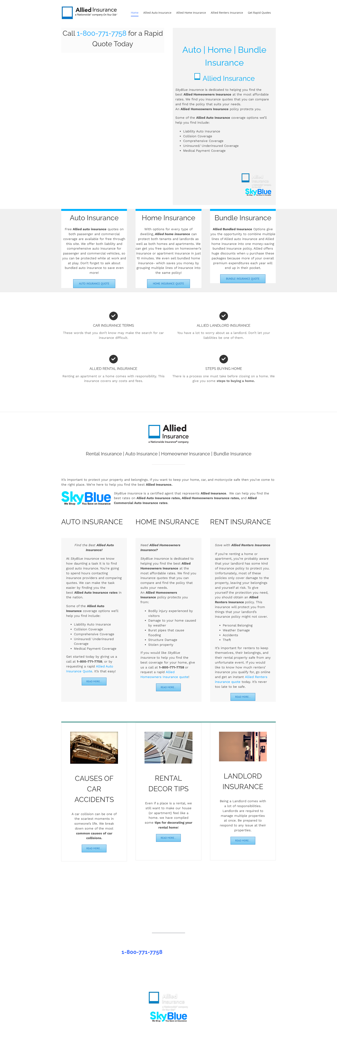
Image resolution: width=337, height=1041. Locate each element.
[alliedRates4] (94, 733)
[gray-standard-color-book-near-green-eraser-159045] (168, 733)
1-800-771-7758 (101, 33)
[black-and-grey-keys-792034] (243, 733)
